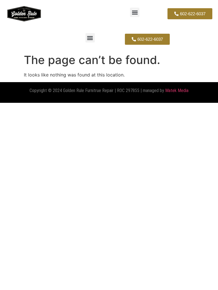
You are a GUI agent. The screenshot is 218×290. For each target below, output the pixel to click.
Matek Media (176, 90)
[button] (134, 12)
